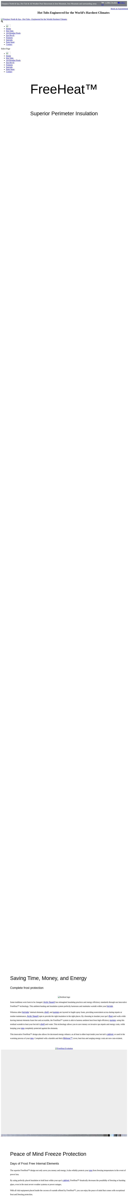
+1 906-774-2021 (111, 3)
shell (46, 1012)
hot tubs (25, 1012)
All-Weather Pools (13, 33)
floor (111, 1016)
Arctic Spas (49, 1002)
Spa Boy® (10, 35)
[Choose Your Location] (8, 26)
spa (22, 1028)
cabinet (110, 1034)
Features (9, 38)
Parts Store (10, 42)
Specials (9, 40)
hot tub (110, 1006)
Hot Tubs (9, 31)
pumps (56, 1012)
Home (8, 29)
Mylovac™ (67, 1038)
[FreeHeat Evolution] (64, 1048)
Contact (9, 44)
